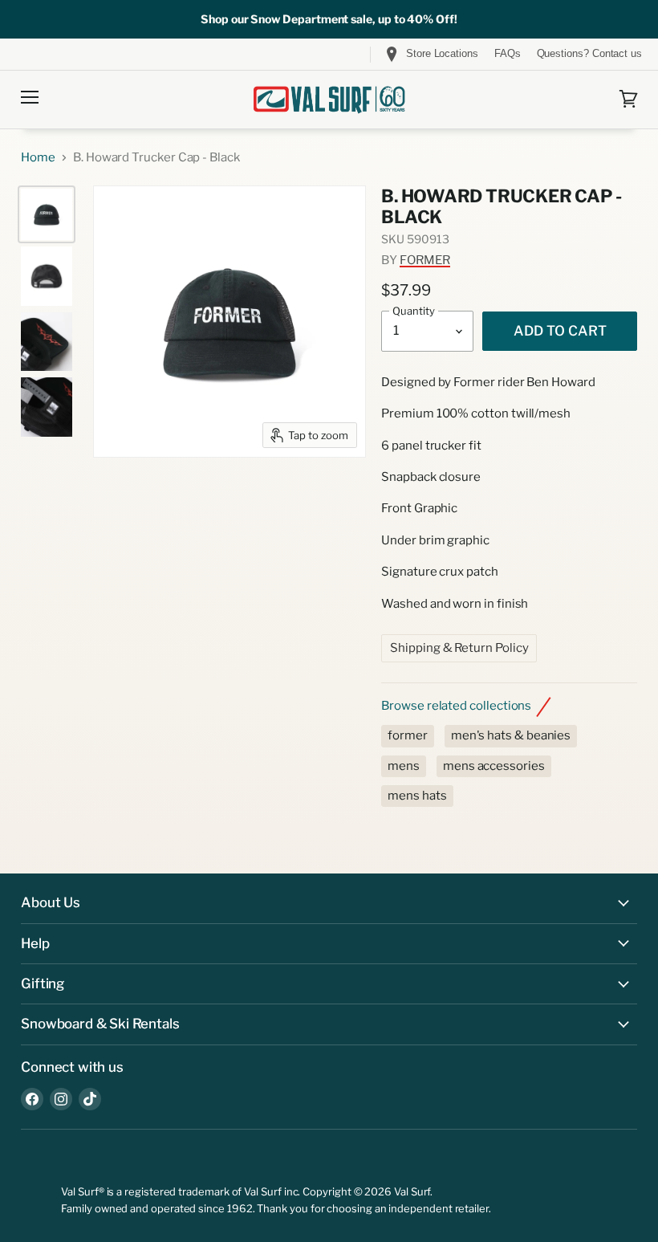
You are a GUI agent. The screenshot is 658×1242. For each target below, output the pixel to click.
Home (38, 158)
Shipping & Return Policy (459, 648)
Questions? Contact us (589, 53)
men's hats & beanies (511, 735)
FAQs (507, 53)
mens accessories (494, 766)
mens (404, 766)
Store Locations (442, 53)
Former (425, 260)
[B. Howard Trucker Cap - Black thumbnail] (46, 214)
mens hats (417, 795)
